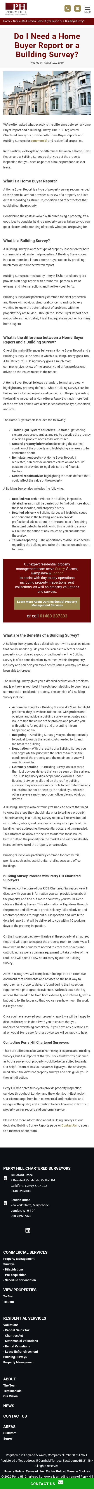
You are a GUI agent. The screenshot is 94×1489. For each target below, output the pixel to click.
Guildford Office (22, 1175)
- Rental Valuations (16, 1346)
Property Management (19, 1258)
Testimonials (12, 1391)
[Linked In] (28, 1230)
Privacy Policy (14, 1471)
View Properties (20, 1290)
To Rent (8, 1302)
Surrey (60, 569)
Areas (9, 1426)
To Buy (8, 1296)
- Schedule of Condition (19, 1280)
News (16, 21)
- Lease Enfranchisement (20, 1351)
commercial (39, 140)
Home (6, 21)
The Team (10, 1385)
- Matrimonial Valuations (20, 1341)
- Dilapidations (13, 1269)
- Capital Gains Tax (16, 1330)
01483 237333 (53, 616)
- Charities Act (13, 1335)
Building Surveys (15, 1357)
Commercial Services (25, 1252)
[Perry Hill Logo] (16, 14)
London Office (20, 1200)
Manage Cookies (78, 1471)
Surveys (8, 1264)
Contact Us (69, 1125)
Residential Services (24, 1318)
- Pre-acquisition (14, 1275)
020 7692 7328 (21, 1216)
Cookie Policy (55, 1471)
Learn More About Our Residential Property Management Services (47, 603)
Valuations (10, 1325)
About (9, 1379)
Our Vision (10, 1396)
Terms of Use (35, 1471)
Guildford (9, 1433)
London (57, 573)
